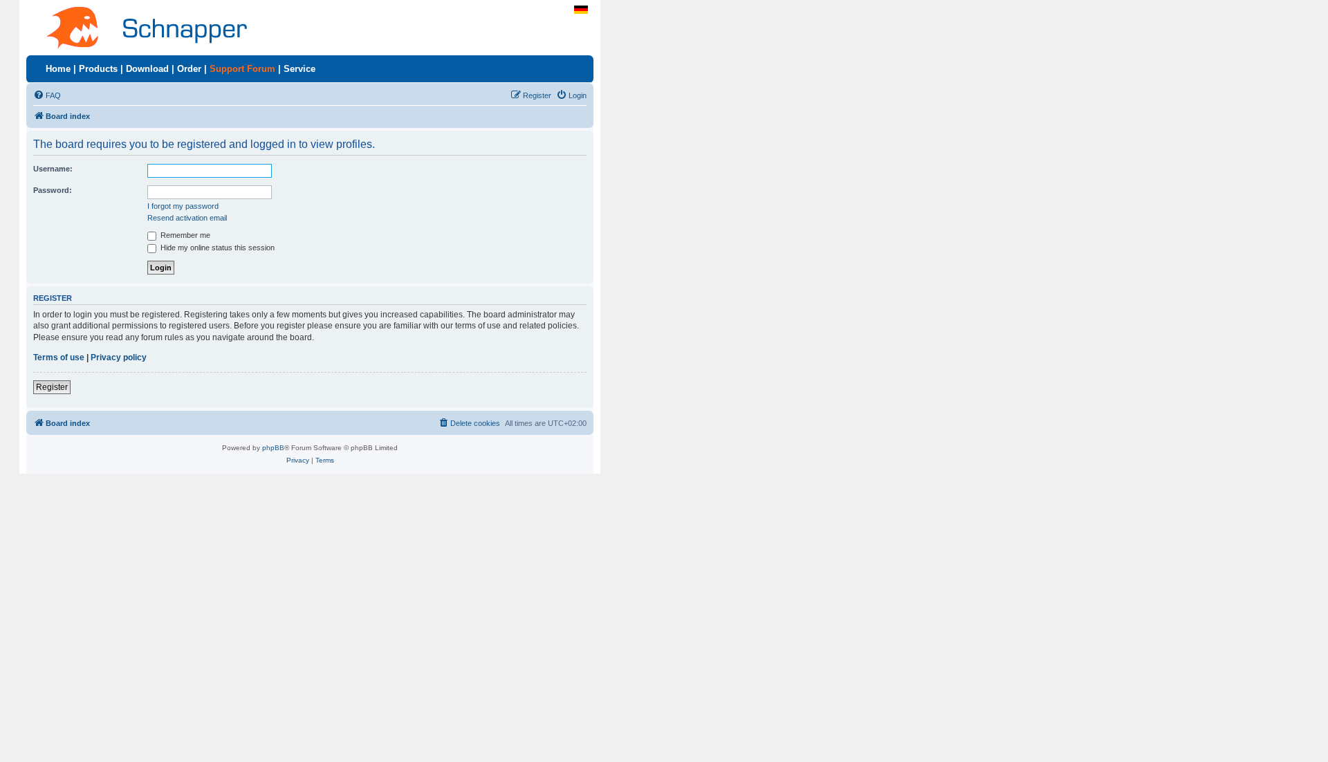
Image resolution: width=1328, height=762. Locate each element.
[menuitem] (47, 95)
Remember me (184, 235)
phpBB (273, 448)
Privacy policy (119, 357)
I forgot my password (183, 206)
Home (58, 69)
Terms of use (58, 357)
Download (147, 69)
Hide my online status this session (216, 247)
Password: (52, 190)
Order (189, 69)
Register (52, 387)
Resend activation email (187, 218)
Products (98, 69)
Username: (53, 169)
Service (299, 69)
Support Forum (242, 69)
